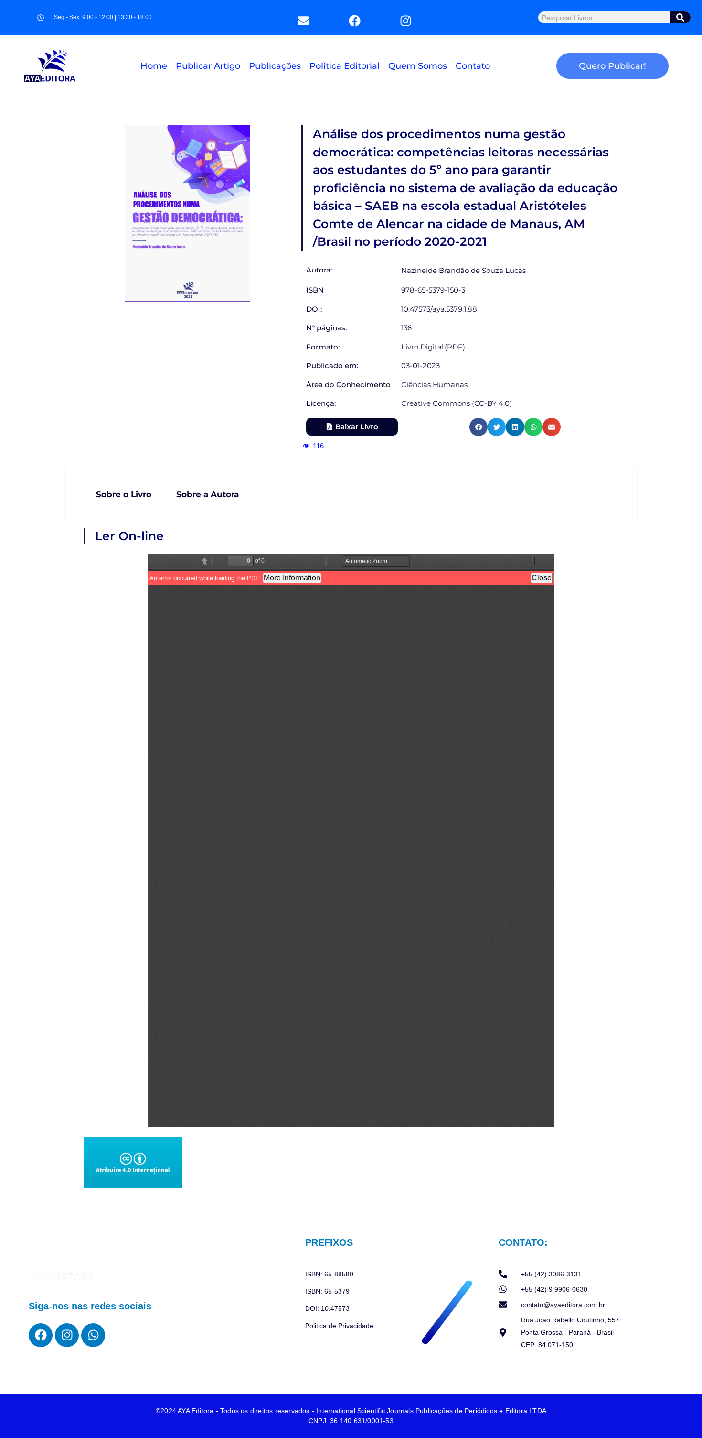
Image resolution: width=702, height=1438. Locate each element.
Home (153, 66)
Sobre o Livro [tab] (123, 494)
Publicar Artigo (208, 66)
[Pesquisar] (680, 17)
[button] (478, 427)
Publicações (275, 66)
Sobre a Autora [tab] (207, 494)
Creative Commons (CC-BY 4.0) (456, 403)
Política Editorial (344, 66)
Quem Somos (417, 66)
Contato (473, 66)
